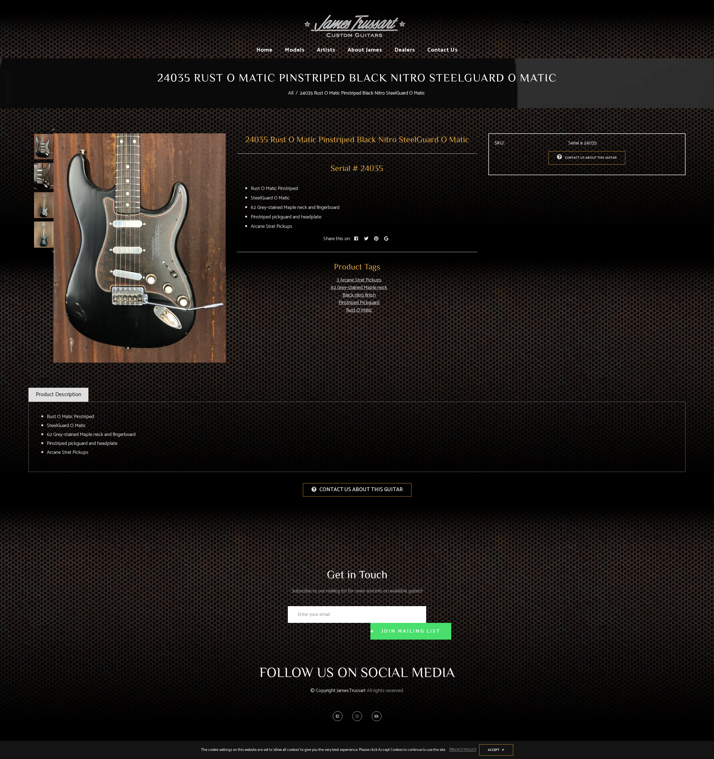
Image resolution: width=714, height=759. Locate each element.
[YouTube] (377, 716)
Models (295, 50)
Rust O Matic (359, 310)
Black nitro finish (359, 295)
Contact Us (442, 50)
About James (365, 50)
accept (496, 750)
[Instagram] (358, 716)
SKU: (500, 143)
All (290, 93)
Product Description (58, 394)
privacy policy (462, 750)
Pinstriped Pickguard (359, 302)
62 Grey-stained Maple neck (359, 287)
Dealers (404, 50)
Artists (326, 50)
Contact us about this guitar (591, 157)
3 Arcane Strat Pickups (359, 280)
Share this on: (337, 239)
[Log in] (526, 21)
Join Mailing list (411, 631)
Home (264, 50)
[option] (140, 248)
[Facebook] (339, 716)
